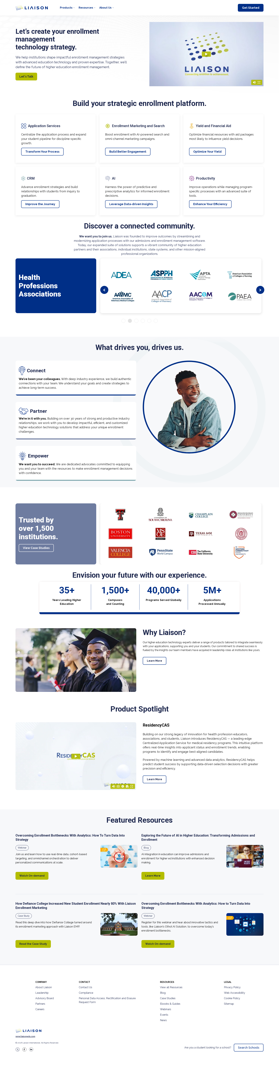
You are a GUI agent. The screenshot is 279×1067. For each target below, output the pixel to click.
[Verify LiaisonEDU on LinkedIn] (31, 1049)
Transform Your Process (42, 151)
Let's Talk (26, 76)
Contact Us (85, 987)
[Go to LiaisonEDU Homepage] (32, 7)
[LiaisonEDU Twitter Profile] (18, 1049)
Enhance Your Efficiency (210, 204)
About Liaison (43, 987)
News (163, 1020)
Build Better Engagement (127, 151)
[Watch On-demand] (119, 856)
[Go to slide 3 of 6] (136, 321)
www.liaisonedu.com (25, 1036)
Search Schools (248, 1047)
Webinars (165, 1009)
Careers (39, 1009)
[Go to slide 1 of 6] (123, 321)
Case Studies (168, 998)
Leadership (42, 992)
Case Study (24, 916)
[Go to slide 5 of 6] (149, 321)
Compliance (86, 992)
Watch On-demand (32, 875)
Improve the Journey (40, 204)
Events (164, 1014)
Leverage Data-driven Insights (131, 204)
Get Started (250, 7)
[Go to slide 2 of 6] (130, 321)
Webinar (22, 847)
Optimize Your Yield (207, 151)
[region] (139, 490)
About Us (105, 7)
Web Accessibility (234, 992)
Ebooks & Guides (170, 1003)
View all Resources (171, 987)
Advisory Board (44, 998)
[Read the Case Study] (119, 924)
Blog (146, 847)
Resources (86, 7)
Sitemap (229, 1003)
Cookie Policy (232, 998)
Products (66, 7)
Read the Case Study (33, 943)
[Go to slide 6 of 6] (156, 321)
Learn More (154, 660)
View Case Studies (36, 548)
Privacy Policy (232, 987)
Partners (40, 1003)
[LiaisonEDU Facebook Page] (24, 1049)
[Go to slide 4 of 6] (143, 321)
